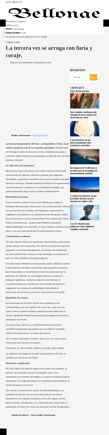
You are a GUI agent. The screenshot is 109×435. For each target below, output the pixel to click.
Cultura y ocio (13, 42)
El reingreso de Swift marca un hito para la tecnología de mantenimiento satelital (83, 170)
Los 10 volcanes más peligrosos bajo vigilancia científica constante (82, 226)
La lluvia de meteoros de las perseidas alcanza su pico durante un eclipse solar (83, 198)
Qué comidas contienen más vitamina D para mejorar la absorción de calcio (83, 115)
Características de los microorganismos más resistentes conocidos (80, 143)
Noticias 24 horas (40, 135)
